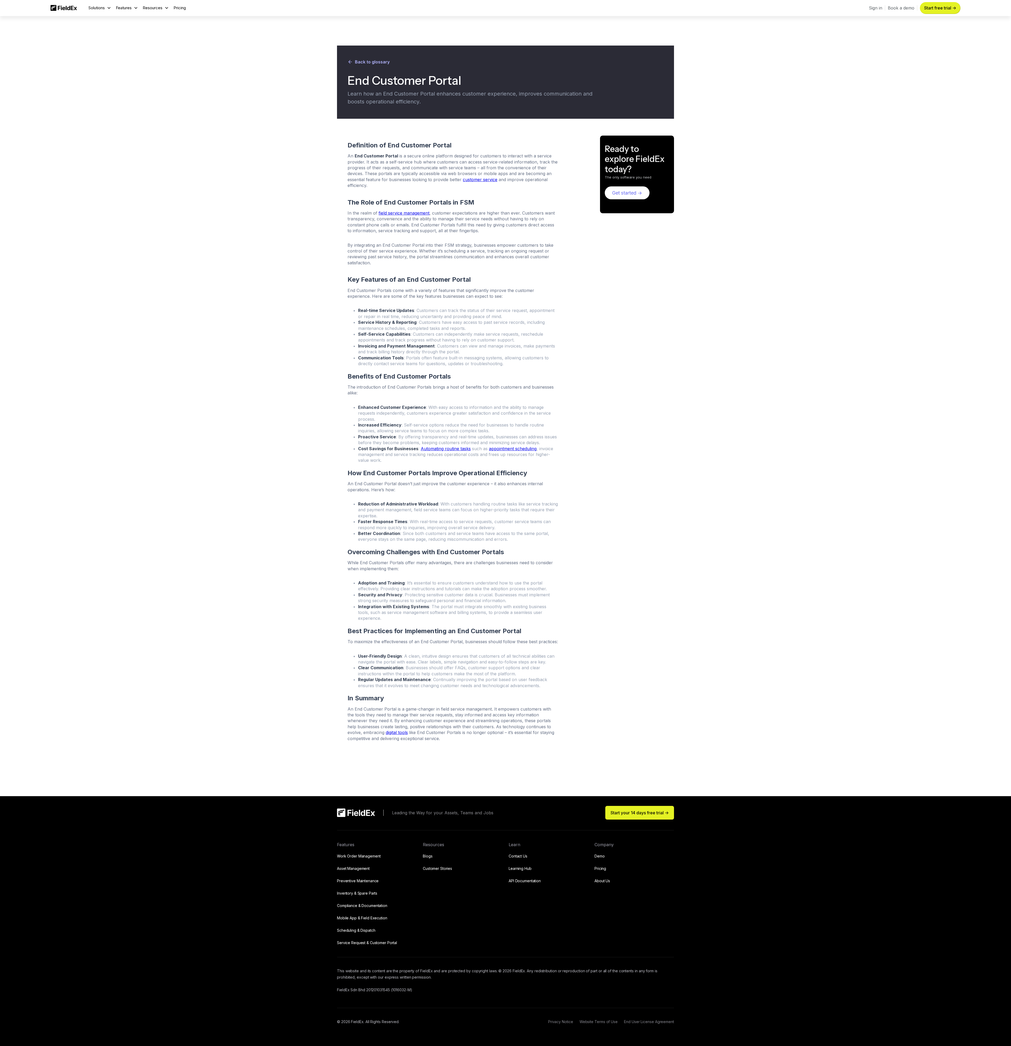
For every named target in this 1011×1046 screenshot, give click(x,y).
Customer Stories (437, 868)
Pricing (180, 7)
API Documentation (525, 881)
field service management (404, 213)
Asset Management (353, 868)
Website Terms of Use (598, 1021)
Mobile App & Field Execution (362, 918)
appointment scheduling (513, 448)
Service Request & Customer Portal (367, 942)
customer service (480, 179)
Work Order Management (358, 856)
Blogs (427, 856)
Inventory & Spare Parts (357, 893)
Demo (599, 856)
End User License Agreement (649, 1021)
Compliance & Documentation (362, 905)
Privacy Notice (560, 1021)
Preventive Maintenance (358, 881)
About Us (602, 881)
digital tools (397, 732)
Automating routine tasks (446, 448)
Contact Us (518, 856)
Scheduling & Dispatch (356, 930)
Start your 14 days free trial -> (640, 812)
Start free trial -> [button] (940, 8)
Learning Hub (520, 868)
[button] (99, 8)
